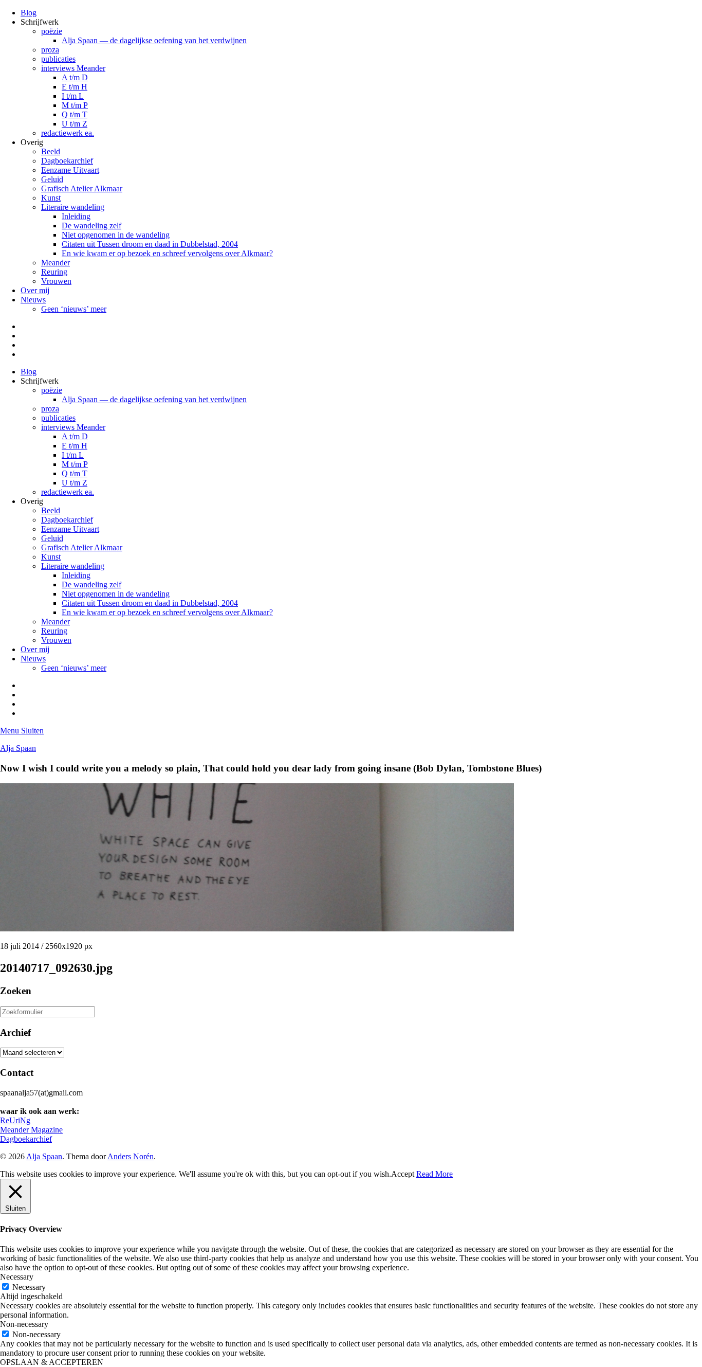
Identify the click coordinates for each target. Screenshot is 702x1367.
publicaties (58, 59)
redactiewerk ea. (67, 133)
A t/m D (75, 77)
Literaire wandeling (72, 207)
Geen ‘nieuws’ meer (73, 308)
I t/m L (73, 96)
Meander (55, 262)
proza (50, 49)
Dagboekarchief (67, 160)
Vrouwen (56, 281)
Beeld (50, 151)
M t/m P (75, 105)
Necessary (29, 1287)
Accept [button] (402, 1174)
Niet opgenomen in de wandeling (116, 234)
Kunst (51, 197)
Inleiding (76, 216)
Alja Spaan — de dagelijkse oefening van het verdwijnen (154, 40)
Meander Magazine (31, 1129)
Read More (434, 1174)
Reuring (54, 271)
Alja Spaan (18, 748)
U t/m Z (74, 123)
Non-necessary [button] (24, 1324)
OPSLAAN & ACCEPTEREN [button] (51, 1362)
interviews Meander (73, 68)
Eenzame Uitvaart (70, 170)
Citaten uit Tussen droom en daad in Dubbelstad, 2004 (150, 244)
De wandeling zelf (91, 225)
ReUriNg (15, 1120)
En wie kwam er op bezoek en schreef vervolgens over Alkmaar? (167, 253)
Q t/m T (74, 114)
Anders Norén (130, 1156)
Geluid (52, 179)
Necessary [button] (16, 1276)
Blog (28, 12)
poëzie (51, 31)
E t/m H (74, 86)
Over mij (35, 290)
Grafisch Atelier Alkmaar (81, 188)
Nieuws (33, 299)
